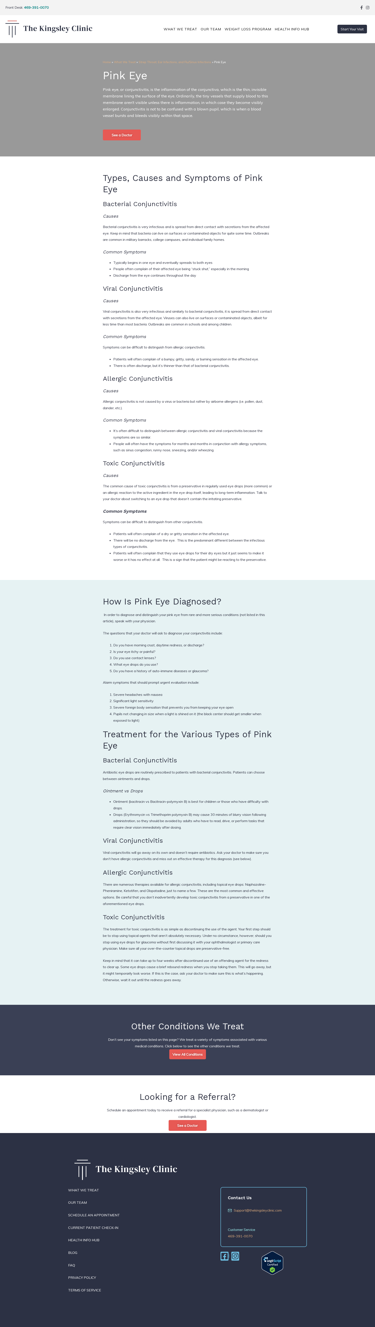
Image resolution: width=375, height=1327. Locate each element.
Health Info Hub (292, 29)
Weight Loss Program (248, 29)
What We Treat (180, 29)
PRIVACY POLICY (82, 1277)
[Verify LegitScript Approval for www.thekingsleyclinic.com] (272, 1262)
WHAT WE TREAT (83, 1190)
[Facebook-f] (361, 8)
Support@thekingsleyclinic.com (258, 1210)
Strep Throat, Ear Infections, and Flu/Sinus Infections (175, 62)
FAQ (71, 1265)
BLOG (72, 1252)
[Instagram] (368, 8)
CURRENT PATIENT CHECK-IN (93, 1227)
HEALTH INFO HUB (83, 1240)
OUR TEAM (211, 29)
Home (107, 62)
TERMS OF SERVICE (84, 1290)
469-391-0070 (36, 7)
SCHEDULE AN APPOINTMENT (94, 1215)
